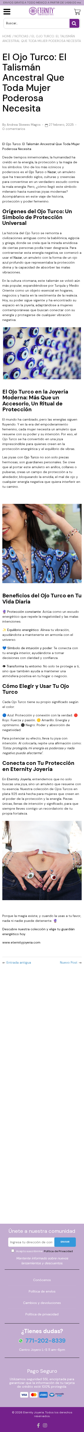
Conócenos (42, 1280)
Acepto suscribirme (44, 1251)
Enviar (65, 1241)
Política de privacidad (42, 1314)
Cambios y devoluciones (42, 1303)
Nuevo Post (69, 962)
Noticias (21, 36)
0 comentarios (13, 129)
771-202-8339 (45, 1341)
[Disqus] (42, 1030)
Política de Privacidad (58, 1251)
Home (6, 36)
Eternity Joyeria (33, 1412)
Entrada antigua (19, 962)
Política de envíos (42, 1291)
